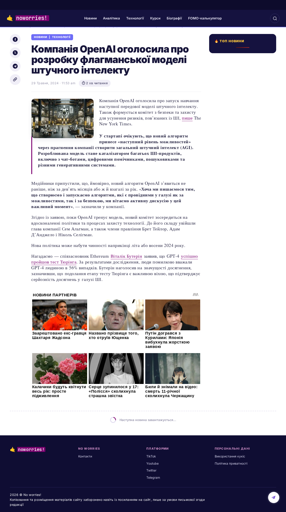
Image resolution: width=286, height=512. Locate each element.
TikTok (151, 456)
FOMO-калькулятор (205, 18)
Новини (90, 18)
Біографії (174, 18)
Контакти (85, 456)
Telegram (153, 477)
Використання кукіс (230, 456)
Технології (135, 18)
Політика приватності (231, 463)
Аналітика (111, 18)
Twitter (151, 470)
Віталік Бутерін (126, 256)
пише (187, 118)
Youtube (152, 463)
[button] (275, 18)
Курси (155, 18)
